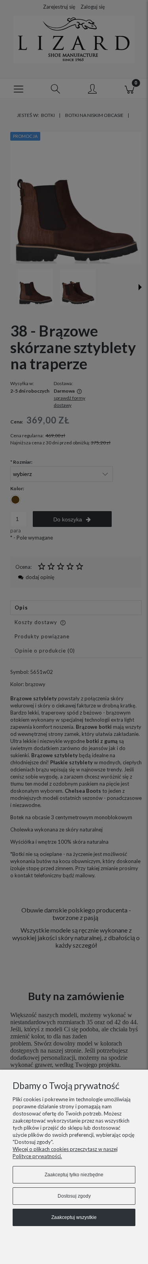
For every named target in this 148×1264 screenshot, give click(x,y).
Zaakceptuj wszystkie (74, 1217)
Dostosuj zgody (74, 1196)
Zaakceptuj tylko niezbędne (74, 1174)
